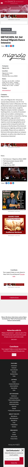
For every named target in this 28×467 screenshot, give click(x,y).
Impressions (14, 365)
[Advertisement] (14, 253)
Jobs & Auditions (14, 386)
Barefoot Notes (14, 374)
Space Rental (14, 388)
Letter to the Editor (14, 402)
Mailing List (14, 395)
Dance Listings (6, 29)
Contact (14, 434)
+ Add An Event (14, 297)
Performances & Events (8, 32)
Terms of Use (14, 436)
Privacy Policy (14, 438)
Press (14, 422)
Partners (14, 426)
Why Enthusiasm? (14, 418)
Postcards (14, 367)
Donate (14, 354)
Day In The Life (14, 369)
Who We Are (14, 416)
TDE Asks (14, 371)
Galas (14, 390)
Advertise (14, 406)
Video (14, 376)
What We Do (14, 420)
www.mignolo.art (6, 90)
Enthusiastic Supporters (14, 410)
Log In (14, 432)
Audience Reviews (14, 398)
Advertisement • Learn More (14, 19)
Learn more (14, 339)
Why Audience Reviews (14, 400)
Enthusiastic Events (14, 404)
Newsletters (15, 424)
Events (14, 381)
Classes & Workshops (14, 383)
